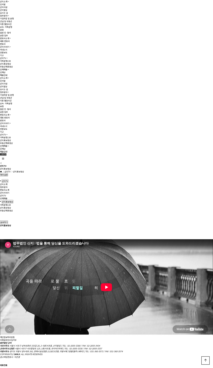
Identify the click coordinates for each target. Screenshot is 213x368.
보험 (2, 29)
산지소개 (3, 1)
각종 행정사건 (5, 24)
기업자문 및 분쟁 (7, 18)
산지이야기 (4, 46)
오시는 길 (4, 12)
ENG (4, 154)
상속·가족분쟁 (6, 26)
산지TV (3, 58)
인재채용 (3, 69)
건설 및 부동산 (6, 21)
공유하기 (4, 222)
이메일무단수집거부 (8, 340)
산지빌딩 (3, 9)
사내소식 (3, 49)
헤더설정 (4, 174)
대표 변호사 (5, 41)
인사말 (2, 4)
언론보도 (3, 52)
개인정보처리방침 (7, 337)
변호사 (2, 43)
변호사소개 (4, 38)
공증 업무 (4, 35)
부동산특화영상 (6, 66)
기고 (2, 55)
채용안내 (3, 75)
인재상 (2, 72)
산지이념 (3, 7)
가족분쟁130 (5, 60)
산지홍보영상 (5, 63)
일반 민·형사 (5, 32)
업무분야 (3, 15)
